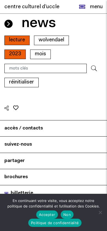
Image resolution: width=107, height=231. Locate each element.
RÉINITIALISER (21, 82)
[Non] (100, 212)
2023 (15, 54)
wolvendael (51, 40)
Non (67, 214)
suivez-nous (18, 144)
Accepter (47, 214)
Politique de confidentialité (55, 223)
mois (40, 54)
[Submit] (94, 68)
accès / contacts (23, 128)
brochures (16, 177)
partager (14, 160)
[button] (82, 7)
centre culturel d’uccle (32, 7)
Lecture (17, 40)
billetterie (22, 193)
